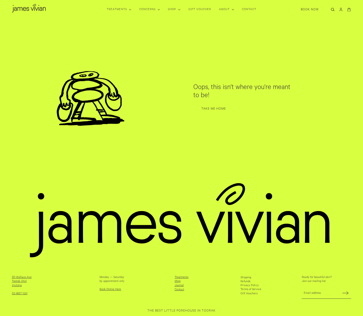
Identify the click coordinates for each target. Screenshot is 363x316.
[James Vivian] (29, 8)
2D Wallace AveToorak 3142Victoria (22, 281)
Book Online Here (110, 289)
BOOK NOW (310, 9)
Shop (178, 281)
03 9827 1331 (19, 293)
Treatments (181, 277)
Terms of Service (251, 289)
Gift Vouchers (249, 293)
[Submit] (345, 293)
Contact (179, 289)
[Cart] (349, 9)
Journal (179, 285)
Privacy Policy (250, 285)
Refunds (245, 281)
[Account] (341, 9)
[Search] (333, 9)
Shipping (246, 277)
